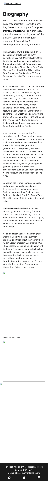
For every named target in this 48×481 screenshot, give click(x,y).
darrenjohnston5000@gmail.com (24, 473)
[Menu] (42, 4)
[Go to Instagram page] (39, 477)
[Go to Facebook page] (25, 477)
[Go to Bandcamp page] (10, 477)
